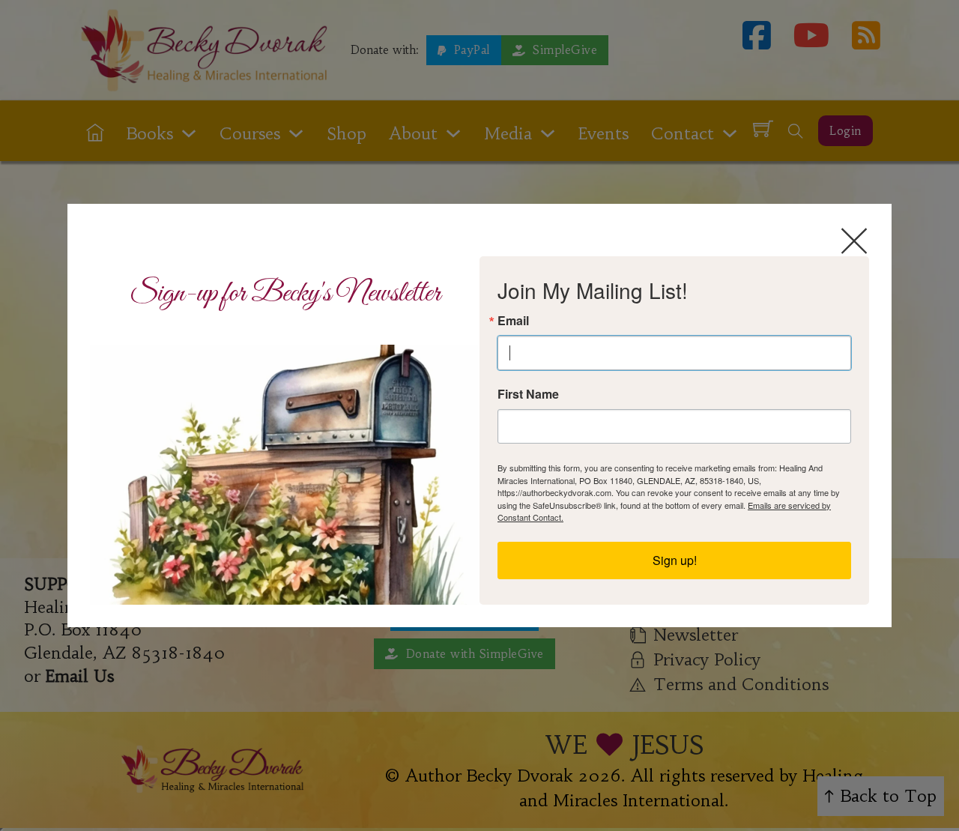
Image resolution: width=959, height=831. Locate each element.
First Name (528, 394)
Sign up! (675, 560)
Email (513, 321)
